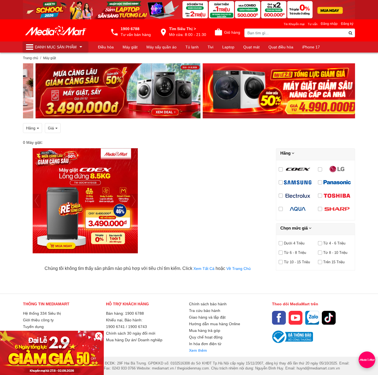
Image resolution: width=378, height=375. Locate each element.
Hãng (286, 153)
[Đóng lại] (98, 336)
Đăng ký (347, 24)
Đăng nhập (329, 24)
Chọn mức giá (294, 228)
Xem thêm (198, 350)
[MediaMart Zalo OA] (312, 318)
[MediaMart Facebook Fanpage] (279, 318)
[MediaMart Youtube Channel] (295, 318)
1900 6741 (115, 326)
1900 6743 (137, 326)
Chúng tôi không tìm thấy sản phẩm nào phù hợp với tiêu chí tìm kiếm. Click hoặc (148, 268)
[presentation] (27, 91)
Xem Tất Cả (204, 268)
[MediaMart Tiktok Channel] (329, 318)
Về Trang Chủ (238, 268)
